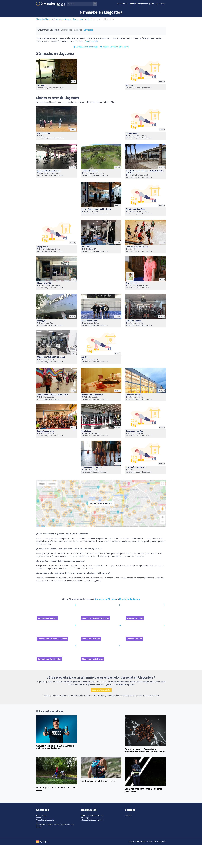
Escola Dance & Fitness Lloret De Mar (52, 395)
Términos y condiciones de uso (92, 815)
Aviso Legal (85, 818)
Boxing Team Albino (45, 431)
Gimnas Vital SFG (44, 283)
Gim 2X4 (129, 85)
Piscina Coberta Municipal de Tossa (96, 209)
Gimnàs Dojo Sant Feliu (135, 209)
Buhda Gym (86, 431)
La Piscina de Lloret (134, 395)
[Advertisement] (101, 76)
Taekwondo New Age (134, 431)
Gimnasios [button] (121, 3)
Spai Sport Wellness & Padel (48, 171)
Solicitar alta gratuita (101, 690)
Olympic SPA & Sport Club (92, 395)
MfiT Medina (86, 247)
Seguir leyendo (91, 41)
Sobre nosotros (41, 815)
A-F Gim (84, 357)
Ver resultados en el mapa (86, 47)
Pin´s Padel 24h (43, 133)
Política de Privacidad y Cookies (92, 820)
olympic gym (42, 247)
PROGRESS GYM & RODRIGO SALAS (51, 357)
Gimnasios (88, 30)
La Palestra (41, 85)
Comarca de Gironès (81, 19)
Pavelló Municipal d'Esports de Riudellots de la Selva (144, 172)
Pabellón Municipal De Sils (137, 247)
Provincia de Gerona (62, 19)
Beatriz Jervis (131, 283)
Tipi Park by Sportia (89, 171)
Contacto (128, 815)
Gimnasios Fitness (43, 19)
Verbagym (41, 321)
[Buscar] (95, 4)
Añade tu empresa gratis (143, 3)
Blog (37, 822)
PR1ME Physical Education (92, 467)
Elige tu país (43, 842)
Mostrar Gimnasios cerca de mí (115, 47)
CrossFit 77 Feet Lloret (136, 467)
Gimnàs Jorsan (132, 133)
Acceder (161, 3)
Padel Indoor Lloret (89, 321)
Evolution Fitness (133, 321)
